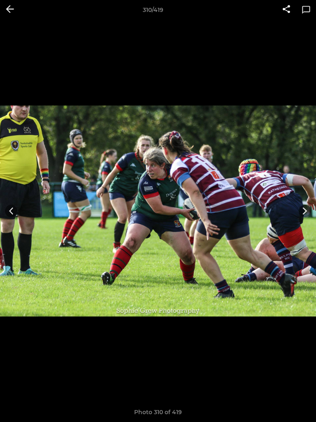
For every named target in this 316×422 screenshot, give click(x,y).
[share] (286, 10)
